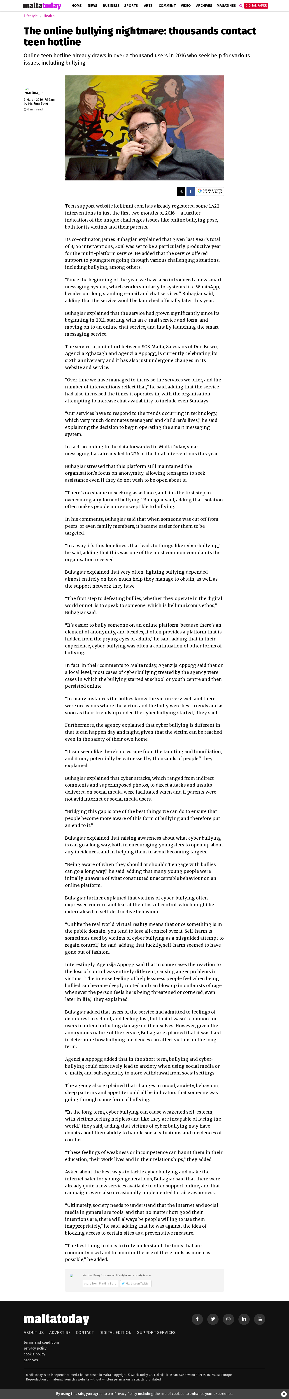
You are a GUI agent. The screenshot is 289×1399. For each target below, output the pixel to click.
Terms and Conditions (42, 1342)
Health (49, 16)
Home (77, 5)
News (92, 5)
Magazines (226, 5)
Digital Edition (115, 1332)
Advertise (59, 1332)
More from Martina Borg (100, 1283)
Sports (131, 5)
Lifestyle (31, 16)
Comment (167, 5)
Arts (148, 5)
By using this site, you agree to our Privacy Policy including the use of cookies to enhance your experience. (144, 1394)
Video (186, 5)
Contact (85, 1332)
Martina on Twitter (138, 1283)
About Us (34, 1332)
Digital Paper (256, 5)
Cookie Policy (34, 1354)
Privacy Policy (35, 1348)
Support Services (156, 1332)
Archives (204, 5)
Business (111, 5)
